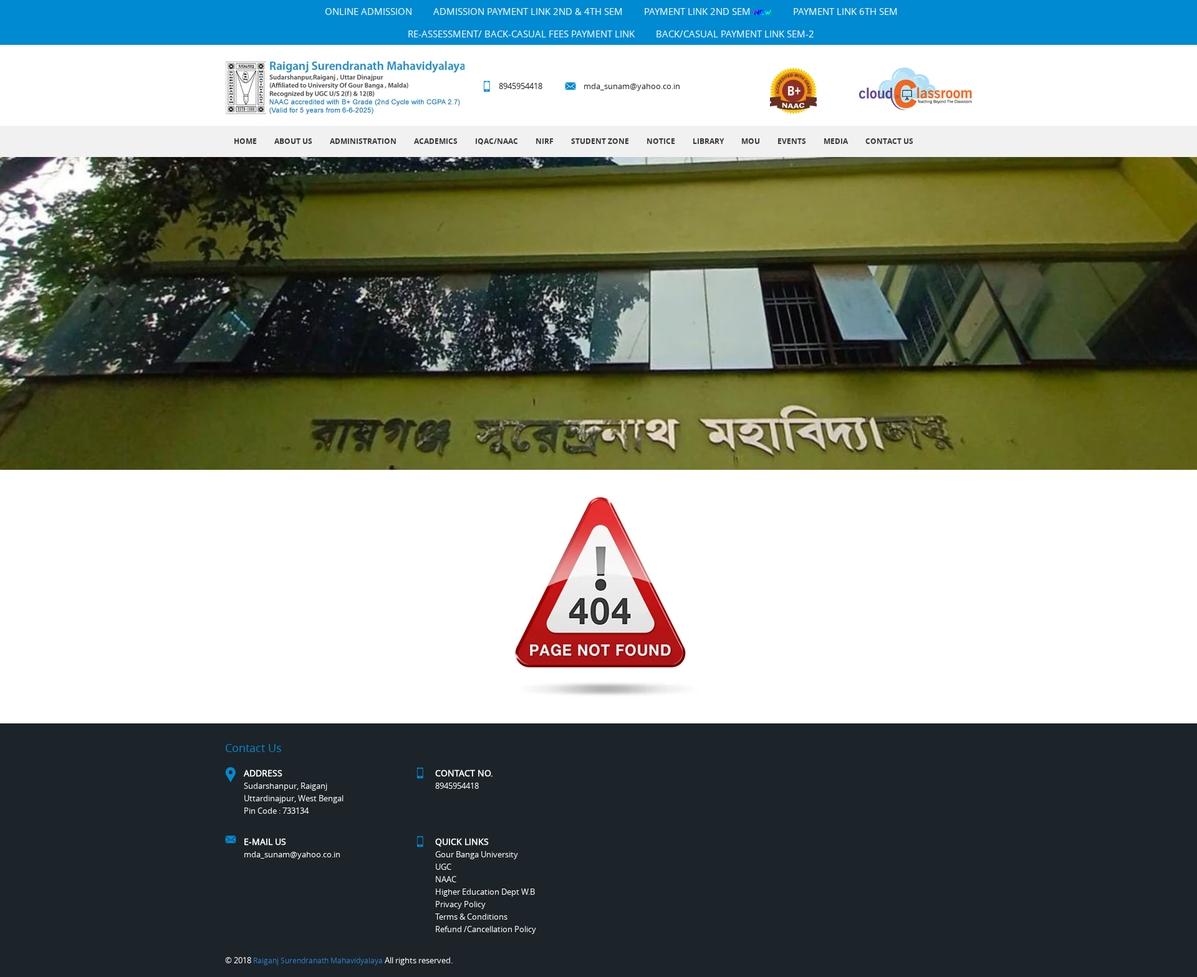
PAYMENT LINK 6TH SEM (845, 11)
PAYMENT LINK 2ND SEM (698, 11)
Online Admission (368, 11)
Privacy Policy (460, 904)
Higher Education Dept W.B (485, 891)
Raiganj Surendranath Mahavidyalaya (318, 960)
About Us (293, 141)
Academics (436, 141)
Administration (363, 141)
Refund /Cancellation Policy (485, 929)
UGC (443, 866)
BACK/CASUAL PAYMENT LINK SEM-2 (735, 33)
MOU (750, 141)
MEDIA (836, 141)
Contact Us (889, 141)
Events (791, 141)
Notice (661, 141)
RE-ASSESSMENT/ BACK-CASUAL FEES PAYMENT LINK (521, 33)
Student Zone (600, 141)
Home (245, 141)
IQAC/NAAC (496, 141)
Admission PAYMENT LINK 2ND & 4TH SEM (528, 11)
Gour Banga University (476, 854)
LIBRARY (708, 141)
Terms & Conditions (471, 916)
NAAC (445, 879)
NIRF (545, 141)
